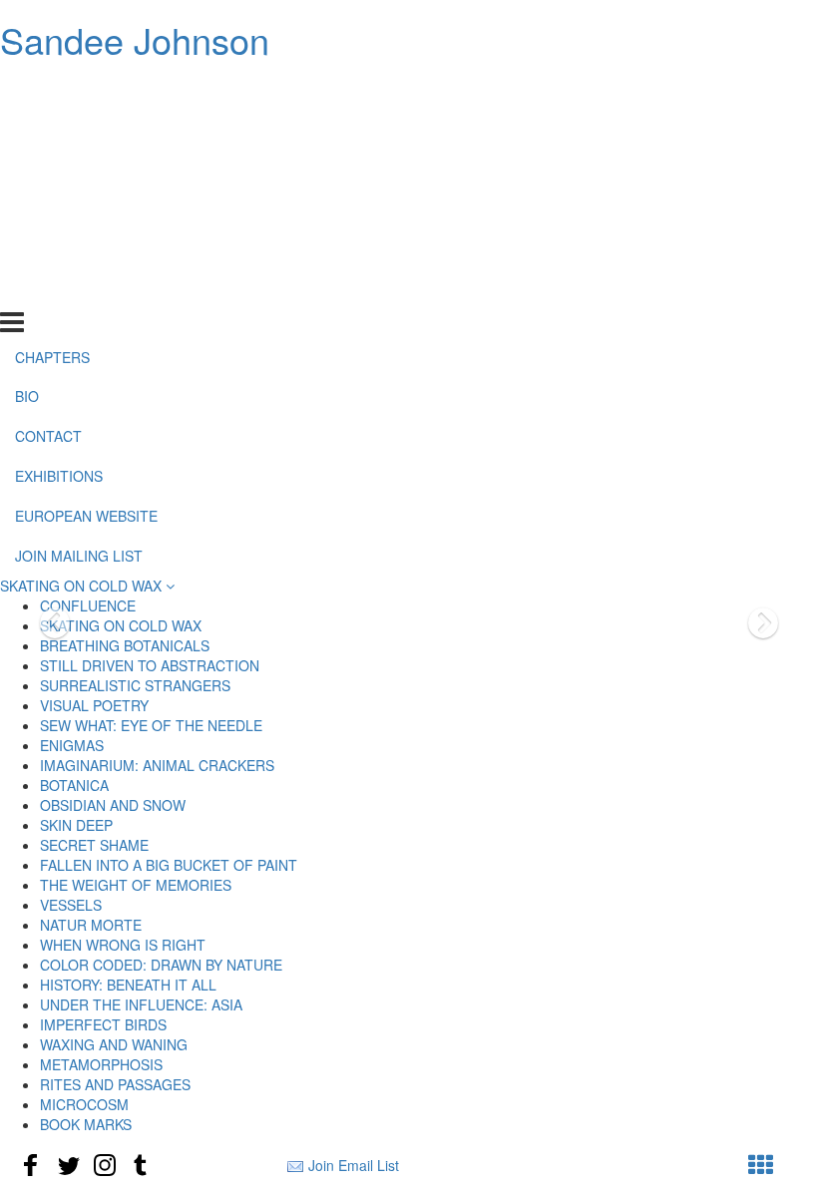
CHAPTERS (52, 90)
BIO (27, 130)
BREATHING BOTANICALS (124, 645)
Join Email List (353, 1165)
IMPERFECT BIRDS (103, 1024)
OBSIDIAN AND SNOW (113, 805)
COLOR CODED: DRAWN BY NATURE (161, 965)
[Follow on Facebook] (31, 1165)
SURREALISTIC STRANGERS (135, 685)
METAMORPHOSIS (101, 1064)
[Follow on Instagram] (105, 1165)
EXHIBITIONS (59, 209)
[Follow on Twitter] (68, 1165)
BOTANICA (74, 785)
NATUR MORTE (91, 925)
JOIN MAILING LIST (79, 289)
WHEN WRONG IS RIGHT (122, 945)
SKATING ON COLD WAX (83, 586)
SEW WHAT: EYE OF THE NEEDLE (151, 725)
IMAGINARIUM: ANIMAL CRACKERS (157, 765)
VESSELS (71, 905)
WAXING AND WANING (114, 1044)
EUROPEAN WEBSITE (86, 249)
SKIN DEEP (76, 825)
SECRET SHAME (94, 845)
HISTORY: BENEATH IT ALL (128, 984)
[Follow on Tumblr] (142, 1165)
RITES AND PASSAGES (115, 1084)
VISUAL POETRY (94, 705)
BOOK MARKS (86, 1124)
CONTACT (48, 170)
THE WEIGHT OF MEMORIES (135, 885)
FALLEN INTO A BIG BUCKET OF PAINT (168, 865)
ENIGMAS (72, 745)
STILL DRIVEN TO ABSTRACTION (149, 665)
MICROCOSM (84, 1104)
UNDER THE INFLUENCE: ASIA (141, 1004)
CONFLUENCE (88, 605)
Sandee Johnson (134, 39)
